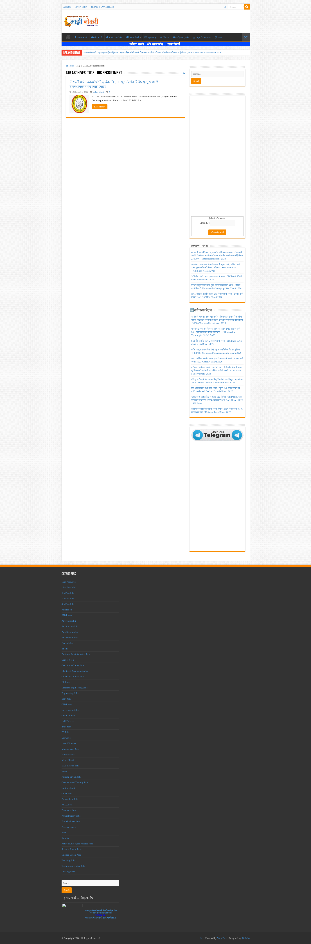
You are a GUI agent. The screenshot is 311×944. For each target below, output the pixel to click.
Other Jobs (67, 793)
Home (71, 65)
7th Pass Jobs (68, 598)
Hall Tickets (67, 721)
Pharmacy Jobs (69, 810)
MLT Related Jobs (70, 765)
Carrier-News (68, 659)
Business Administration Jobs (76, 654)
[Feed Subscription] (184, 73)
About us (67, 7)
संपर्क (220, 37)
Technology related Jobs (73, 866)
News (64, 771)
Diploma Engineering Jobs (74, 687)
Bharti (65, 648)
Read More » (99, 106)
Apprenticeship (69, 620)
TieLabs (246, 938)
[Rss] (225, 7)
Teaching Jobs (68, 860)
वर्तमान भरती (137, 44)
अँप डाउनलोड (156, 44)
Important (66, 726)
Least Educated (69, 743)
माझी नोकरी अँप (115, 37)
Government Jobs (70, 710)
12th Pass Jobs (69, 587)
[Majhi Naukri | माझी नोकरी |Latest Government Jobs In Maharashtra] (81, 20)
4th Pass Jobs (68, 593)
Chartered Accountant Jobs (75, 671)
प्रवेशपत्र (152, 37)
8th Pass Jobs (68, 604)
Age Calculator (203, 37)
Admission (67, 609)
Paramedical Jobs (70, 799)
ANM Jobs (67, 615)
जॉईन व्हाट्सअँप (182, 37)
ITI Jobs (65, 732)
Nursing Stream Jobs (71, 776)
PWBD (65, 832)
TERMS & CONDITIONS (102, 7)
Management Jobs (70, 749)
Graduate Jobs (68, 715)
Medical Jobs (68, 754)
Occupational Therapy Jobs (75, 782)
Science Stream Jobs (71, 849)
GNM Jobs (67, 704)
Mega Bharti (68, 760)
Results (65, 838)
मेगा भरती (98, 37)
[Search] (247, 7)
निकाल (166, 37)
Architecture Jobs (70, 626)
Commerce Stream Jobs (73, 676)
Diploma (66, 682)
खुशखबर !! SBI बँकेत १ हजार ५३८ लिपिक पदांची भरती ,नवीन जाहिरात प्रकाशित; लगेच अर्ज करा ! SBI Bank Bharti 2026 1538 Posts (217, 400)
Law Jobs (66, 737)
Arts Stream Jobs (70, 632)
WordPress (222, 938)
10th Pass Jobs (69, 581)
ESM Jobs (66, 698)
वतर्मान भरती (82, 37)
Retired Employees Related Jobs (77, 843)
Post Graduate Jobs (71, 821)
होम (68, 37)
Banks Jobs (67, 643)
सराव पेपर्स (134, 37)
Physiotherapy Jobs (71, 815)
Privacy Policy (81, 7)
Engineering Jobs (70, 693)
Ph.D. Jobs (67, 804)
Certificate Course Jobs (73, 665)
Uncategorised (69, 871)
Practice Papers (69, 827)
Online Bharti (98, 92)
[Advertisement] (217, 157)
